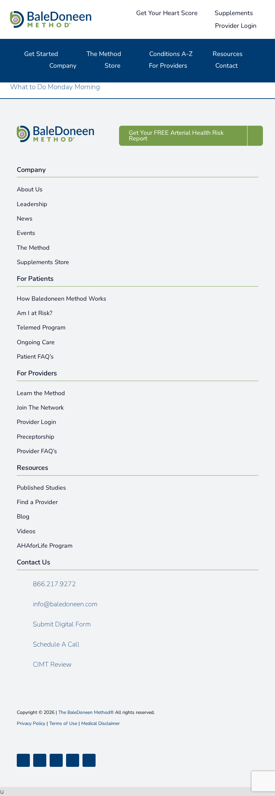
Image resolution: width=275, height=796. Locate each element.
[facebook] (23, 760)
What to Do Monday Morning (55, 86)
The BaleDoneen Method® (86, 712)
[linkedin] (89, 760)
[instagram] (56, 760)
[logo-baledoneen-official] (50, 14)
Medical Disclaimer (100, 723)
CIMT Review (52, 664)
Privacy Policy (31, 723)
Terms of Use (63, 723)
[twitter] (39, 760)
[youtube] (72, 760)
